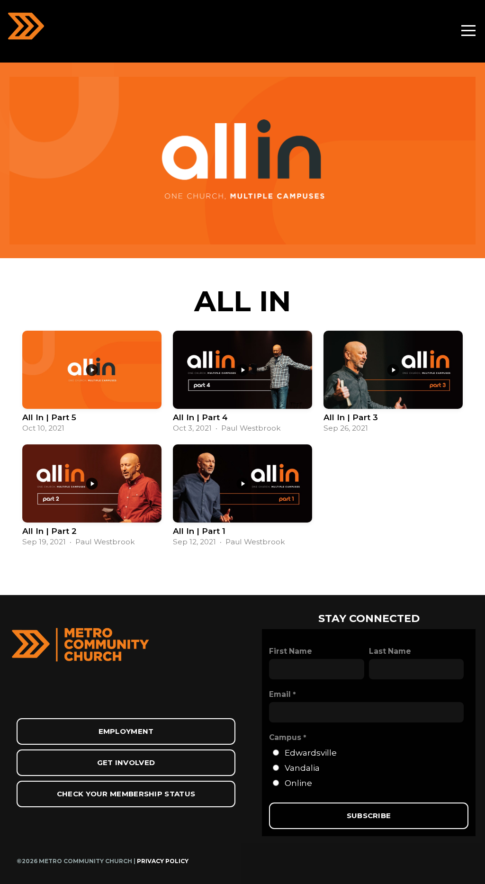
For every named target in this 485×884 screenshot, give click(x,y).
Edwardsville (311, 753)
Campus (285, 737)
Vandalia (302, 768)
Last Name (390, 651)
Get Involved (126, 762)
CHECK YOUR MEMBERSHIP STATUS (126, 793)
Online (298, 783)
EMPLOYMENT (126, 731)
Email (280, 694)
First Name (290, 651)
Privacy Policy (163, 861)
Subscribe (369, 815)
